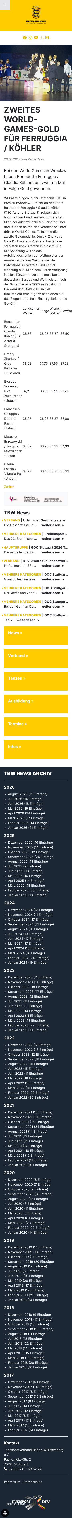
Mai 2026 (15, 808)
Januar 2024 (17, 962)
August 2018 (17, 1334)
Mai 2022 (15, 1078)
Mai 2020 (15, 1213)
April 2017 (15, 1420)
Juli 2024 (15, 934)
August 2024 (18, 929)
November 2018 (20, 1319)
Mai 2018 (15, 1348)
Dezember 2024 (20, 910)
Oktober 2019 (18, 1257)
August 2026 (18, 794)
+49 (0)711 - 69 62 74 (24, 1469)
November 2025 (20, 847)
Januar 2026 (17, 828)
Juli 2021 (15, 1136)
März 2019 (16, 1290)
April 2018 (15, 1353)
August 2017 (17, 1401)
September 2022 (21, 1059)
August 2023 (18, 996)
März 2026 (16, 818)
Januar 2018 (17, 1367)
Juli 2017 (14, 1406)
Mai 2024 (15, 943)
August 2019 (17, 1266)
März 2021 (16, 1155)
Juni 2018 (15, 1343)
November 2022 (20, 1050)
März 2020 (16, 1223)
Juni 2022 (15, 1073)
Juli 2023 (15, 1001)
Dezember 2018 (20, 1315)
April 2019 (15, 1285)
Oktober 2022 (18, 1054)
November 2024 (20, 915)
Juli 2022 (15, 1069)
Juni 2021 (15, 1141)
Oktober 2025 (18, 852)
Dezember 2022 (20, 1045)
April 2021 (15, 1151)
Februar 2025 (18, 890)
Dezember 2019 (20, 1247)
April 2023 (16, 1016)
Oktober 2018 (18, 1324)
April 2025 (16, 881)
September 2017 (20, 1396)
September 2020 (21, 1194)
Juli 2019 (15, 1271)
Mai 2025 (15, 876)
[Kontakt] (36, 37)
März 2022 (16, 1088)
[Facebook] (25, 37)
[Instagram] (30, 37)
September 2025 (21, 857)
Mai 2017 (15, 1416)
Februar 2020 (18, 1228)
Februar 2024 (18, 958)
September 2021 (20, 1127)
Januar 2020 (17, 1232)
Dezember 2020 (20, 1180)
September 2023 (21, 992)
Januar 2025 (17, 895)
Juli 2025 (15, 866)
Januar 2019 (17, 1300)
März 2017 (16, 1425)
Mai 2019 (15, 1281)
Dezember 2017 (20, 1382)
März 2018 (16, 1358)
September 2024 (21, 924)
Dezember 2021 (20, 1112)
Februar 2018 (18, 1363)
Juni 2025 (15, 871)
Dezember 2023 (20, 977)
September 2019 (20, 1262)
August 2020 (18, 1199)
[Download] (41, 37)
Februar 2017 (18, 1430)
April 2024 (16, 948)
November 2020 (20, 1184)
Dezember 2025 (20, 842)
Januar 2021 (17, 1165)
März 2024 (16, 953)
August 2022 (18, 1064)
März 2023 (16, 1020)
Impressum (12, 1482)
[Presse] (47, 37)
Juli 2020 (15, 1204)
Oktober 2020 (18, 1189)
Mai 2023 (15, 1011)
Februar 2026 (18, 823)
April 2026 (16, 813)
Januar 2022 (17, 1097)
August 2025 (18, 861)
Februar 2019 (18, 1295)
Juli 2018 (15, 1339)
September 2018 (20, 1329)
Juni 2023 (15, 1006)
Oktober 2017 (18, 1392)
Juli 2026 (15, 799)
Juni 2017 (15, 1411)
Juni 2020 (15, 1208)
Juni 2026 (15, 804)
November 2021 (20, 1117)
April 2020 (16, 1218)
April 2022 (16, 1083)
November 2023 (20, 982)
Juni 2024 (15, 939)
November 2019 (20, 1252)
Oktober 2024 (18, 919)
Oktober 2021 (18, 1122)
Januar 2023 (17, 1030)
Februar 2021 (18, 1160)
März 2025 (16, 885)
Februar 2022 (18, 1093)
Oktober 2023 (18, 987)
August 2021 (17, 1131)
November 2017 (20, 1387)
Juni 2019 (15, 1276)
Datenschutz (32, 1482)
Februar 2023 (18, 1025)
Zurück (9, 487)
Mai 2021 (15, 1146)
